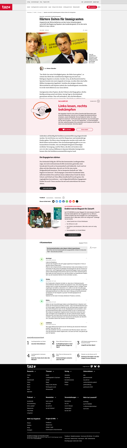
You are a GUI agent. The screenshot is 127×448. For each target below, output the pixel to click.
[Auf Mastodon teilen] (57, 201)
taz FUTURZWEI (87, 404)
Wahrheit (29, 391)
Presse (66, 384)
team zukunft (49, 401)
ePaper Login (49, 427)
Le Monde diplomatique (89, 406)
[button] (99, 7)
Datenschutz (74, 438)
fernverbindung (31, 403)
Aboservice (49, 425)
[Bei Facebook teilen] (63, 201)
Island (47, 375)
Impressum (81, 438)
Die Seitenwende (69, 380)
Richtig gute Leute (51, 387)
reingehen (30, 413)
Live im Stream (69, 406)
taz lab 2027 (68, 410)
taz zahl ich (86, 380)
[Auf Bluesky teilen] (60, 201)
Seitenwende (91, 438)
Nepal (47, 382)
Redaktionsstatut (75, 436)
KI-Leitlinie (96, 436)
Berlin (28, 387)
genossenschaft (87, 377)
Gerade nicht (93, 101)
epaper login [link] (96, 2)
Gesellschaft (30, 380)
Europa (39, 12)
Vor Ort (67, 403)
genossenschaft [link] (88, 2)
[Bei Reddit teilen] (73, 201)
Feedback (48, 422)
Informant (67, 438)
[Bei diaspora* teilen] (70, 201)
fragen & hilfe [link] (46, 2)
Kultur (28, 382)
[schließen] (98, 101)
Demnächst (68, 401)
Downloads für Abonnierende (54, 429)
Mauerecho (30, 408)
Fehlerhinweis (58, 197)
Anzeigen (29, 430)
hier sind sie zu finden (56, 251)
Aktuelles (67, 375)
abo (84, 375)
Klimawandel (49, 389)
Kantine (29, 425)
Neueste (81, 243)
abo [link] (82, 2)
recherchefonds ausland (90, 382)
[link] (29, 7)
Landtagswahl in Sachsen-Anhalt (53, 379)
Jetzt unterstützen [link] (48, 188)
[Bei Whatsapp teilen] (67, 201)
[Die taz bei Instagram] (99, 367)
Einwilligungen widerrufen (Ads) (73, 441)
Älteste (85, 243)
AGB (86, 438)
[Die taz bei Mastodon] (92, 367)
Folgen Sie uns (86, 366)
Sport (28, 384)
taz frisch (48, 403)
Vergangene (68, 408)
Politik (35, 12)
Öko (28, 377)
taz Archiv (86, 408)
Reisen (29, 423)
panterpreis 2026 (88, 387)
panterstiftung (87, 384)
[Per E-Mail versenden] (53, 201)
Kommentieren (50, 197)
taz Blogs (85, 401)
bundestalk (30, 401)
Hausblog (67, 377)
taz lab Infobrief (50, 408)
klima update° (31, 406)
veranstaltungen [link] (35, 2)
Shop (28, 427)
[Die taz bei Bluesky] (95, 367)
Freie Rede (30, 410)
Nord (28, 389)
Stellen (66, 382)
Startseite (29, 12)
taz (31, 366)
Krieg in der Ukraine (51, 384)
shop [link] (41, 2)
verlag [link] (28, 2)
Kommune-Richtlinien (87, 436)
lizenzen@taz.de (37, 438)
